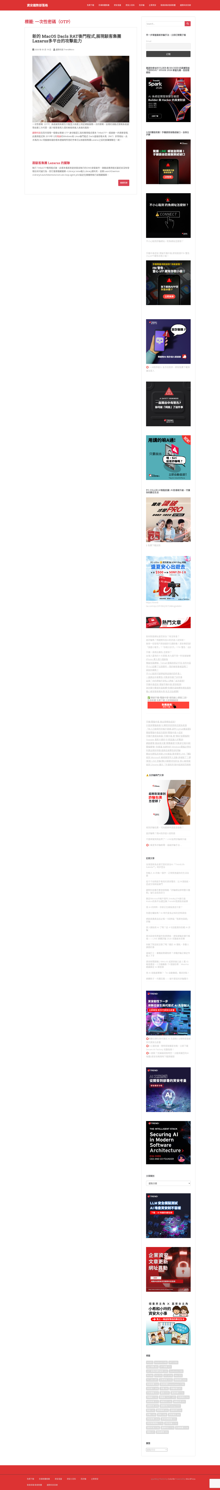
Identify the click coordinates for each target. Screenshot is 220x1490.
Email (148, 41)
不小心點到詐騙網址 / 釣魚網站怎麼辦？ (165, 241)
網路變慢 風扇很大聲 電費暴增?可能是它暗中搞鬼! (169, 743)
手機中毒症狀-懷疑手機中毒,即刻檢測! (163, 684)
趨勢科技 (36, 132)
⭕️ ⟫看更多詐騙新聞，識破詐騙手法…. (164, 845)
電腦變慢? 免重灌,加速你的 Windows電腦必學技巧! (170, 746)
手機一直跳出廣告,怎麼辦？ (159, 652)
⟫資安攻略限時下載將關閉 (162, 1056)
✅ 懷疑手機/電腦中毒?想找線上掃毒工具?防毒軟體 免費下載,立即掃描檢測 (167, 699)
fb (150, 1375)
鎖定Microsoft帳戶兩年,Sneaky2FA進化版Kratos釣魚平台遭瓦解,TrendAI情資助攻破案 (167, 900)
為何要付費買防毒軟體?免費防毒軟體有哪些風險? (169, 687)
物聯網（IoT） (167, 1397)
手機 (164, 1388)
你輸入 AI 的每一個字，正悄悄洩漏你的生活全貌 (167, 874)
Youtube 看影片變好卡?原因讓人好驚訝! (164, 739)
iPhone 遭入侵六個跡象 (157, 659)
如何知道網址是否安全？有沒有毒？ (163, 636)
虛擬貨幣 (175, 1410)
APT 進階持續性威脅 (157, 1371)
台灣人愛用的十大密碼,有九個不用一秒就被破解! (168, 655)
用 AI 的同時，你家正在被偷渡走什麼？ (164, 907)
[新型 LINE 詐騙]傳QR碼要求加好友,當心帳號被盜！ (170, 761)
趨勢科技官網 (185, 5)
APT (173, 1362)
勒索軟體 (152, 1384)
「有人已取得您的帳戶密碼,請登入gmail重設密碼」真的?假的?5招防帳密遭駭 (182, 728)
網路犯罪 (179, 1401)
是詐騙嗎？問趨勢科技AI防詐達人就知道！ (166, 640)
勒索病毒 (180, 1380)
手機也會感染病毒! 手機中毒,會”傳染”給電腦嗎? (168, 736)
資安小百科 (130, 5)
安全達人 (152, 1388)
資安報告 (174, 1414)
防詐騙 (141, 5)
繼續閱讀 (123, 182)
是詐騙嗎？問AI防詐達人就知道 (160, 833)
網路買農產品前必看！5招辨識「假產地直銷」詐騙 (167, 920)
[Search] (188, 23)
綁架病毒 (152, 1401)
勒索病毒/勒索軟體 (168, 5)
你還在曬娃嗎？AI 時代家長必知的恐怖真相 (166, 912)
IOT (168, 1375)
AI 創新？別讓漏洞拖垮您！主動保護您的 (168, 1053)
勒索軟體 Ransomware (172, 1384)
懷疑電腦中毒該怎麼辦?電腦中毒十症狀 (164, 732)
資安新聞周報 (169, 1419)
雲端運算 (162, 1432)
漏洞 (165, 1393)
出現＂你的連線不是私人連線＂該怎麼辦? (165, 680)
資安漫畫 (117, 5)
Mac (178, 1375)
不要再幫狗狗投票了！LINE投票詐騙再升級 (166, 839)
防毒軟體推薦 (104, 5)
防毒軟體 (182, 1427)
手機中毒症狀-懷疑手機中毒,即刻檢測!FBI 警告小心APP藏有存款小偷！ (167, 254)
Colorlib (171, 1479)
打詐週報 (152, 1393)
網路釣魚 (152, 1406)
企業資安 (152, 5)
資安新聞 (153, 1419)
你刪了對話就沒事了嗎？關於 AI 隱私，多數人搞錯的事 (167, 946)
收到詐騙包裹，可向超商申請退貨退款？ (165, 827)
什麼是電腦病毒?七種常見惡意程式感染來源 (166, 725)
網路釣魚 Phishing (170, 1406)
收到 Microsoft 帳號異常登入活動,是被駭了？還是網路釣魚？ (174, 757)
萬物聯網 (162, 1410)
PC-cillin (152, 1380)
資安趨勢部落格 (37, 5)
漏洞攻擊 (177, 1393)
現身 (59, 136)
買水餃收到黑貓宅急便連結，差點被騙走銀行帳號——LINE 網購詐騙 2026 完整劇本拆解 (168, 937)
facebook (176, 1371)
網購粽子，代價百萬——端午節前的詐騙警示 (167, 978)
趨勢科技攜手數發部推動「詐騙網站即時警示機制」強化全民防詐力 (168, 891)
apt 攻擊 (152, 1367)
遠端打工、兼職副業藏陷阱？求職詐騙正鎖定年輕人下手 (168, 954)
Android (161, 1362)
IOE (158, 1375)
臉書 (150, 1410)
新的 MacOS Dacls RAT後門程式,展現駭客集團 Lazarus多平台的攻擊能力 (76, 38)
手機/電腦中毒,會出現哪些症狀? (161, 721)
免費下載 (90, 5)
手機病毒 (175, 1388)
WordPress (190, 1479)
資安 (162, 1414)
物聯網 (152, 1397)
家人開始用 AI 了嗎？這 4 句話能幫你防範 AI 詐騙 (168, 928)
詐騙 (151, 1414)
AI (149, 1362)
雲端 (150, 1432)
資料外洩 (153, 1427)
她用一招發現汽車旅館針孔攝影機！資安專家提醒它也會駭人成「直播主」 (181, 643)
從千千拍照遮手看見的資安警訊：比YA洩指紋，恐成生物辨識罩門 (168, 883)
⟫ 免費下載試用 (153, 545)
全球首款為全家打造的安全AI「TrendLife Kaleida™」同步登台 (165, 865)
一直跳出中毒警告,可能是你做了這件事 (164, 677)
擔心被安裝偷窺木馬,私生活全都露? (162, 691)
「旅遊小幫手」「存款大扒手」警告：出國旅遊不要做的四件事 (178, 647)
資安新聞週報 (155, 1423)
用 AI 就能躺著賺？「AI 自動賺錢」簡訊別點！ (167, 972)
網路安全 (166, 1401)
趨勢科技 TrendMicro (65, 49)
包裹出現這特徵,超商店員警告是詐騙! (163, 750)
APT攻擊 (165, 1367)
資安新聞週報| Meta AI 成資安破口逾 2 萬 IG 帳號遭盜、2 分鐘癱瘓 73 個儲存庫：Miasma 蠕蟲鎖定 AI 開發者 (167, 964)
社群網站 (183, 1397)
